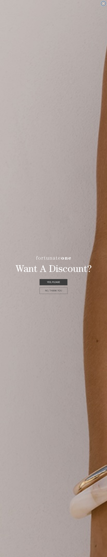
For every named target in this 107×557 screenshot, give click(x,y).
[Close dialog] (103, 3)
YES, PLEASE (53, 282)
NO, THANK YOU (53, 290)
